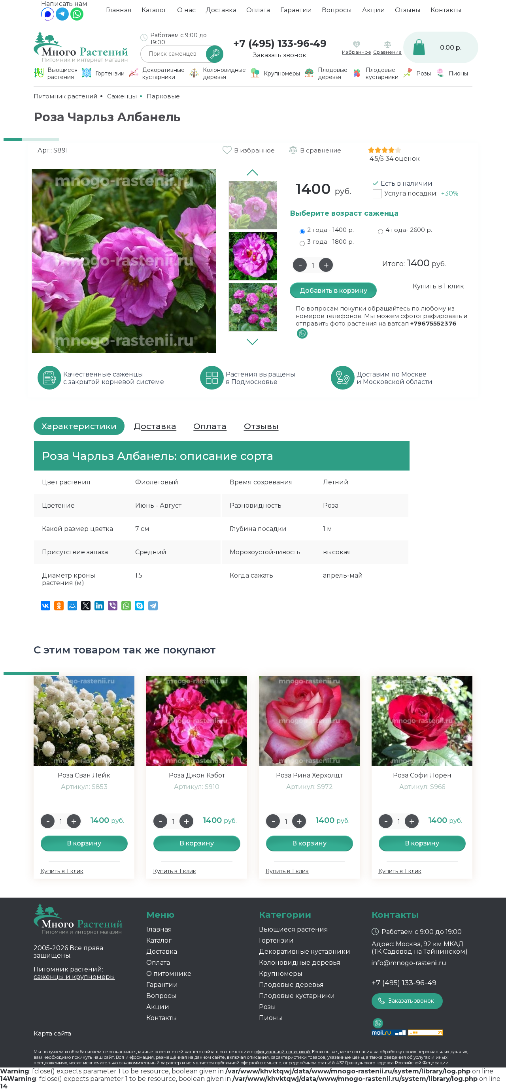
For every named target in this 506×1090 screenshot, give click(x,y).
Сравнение (387, 52)
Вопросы (337, 10)
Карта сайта (52, 1033)
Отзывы (408, 10)
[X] (86, 605)
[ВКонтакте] (45, 605)
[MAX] (47, 18)
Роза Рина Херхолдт (309, 775)
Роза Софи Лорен (422, 775)
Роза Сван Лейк (84, 775)
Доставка (221, 10)
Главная (119, 10)
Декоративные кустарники (304, 951)
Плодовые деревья (291, 984)
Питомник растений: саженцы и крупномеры (74, 973)
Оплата (258, 10)
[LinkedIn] (99, 605)
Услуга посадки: (421, 193)
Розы (267, 1007)
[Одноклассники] (59, 605)
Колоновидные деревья (299, 962)
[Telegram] (62, 18)
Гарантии (296, 10)
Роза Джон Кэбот (197, 775)
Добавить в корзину (333, 290)
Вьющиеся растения (293, 929)
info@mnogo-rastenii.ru (409, 963)
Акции (373, 10)
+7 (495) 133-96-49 (280, 43)
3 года (330, 241)
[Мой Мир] (72, 605)
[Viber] (112, 605)
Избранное (356, 52)
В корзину (84, 843)
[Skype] (139, 605)
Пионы (270, 1018)
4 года (408, 229)
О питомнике (168, 973)
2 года (330, 229)
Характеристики (79, 426)
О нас (186, 10)
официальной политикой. (283, 1051)
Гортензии (276, 940)
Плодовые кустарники (297, 996)
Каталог (154, 10)
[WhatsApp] (76, 18)
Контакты (445, 10)
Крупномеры (280, 973)
